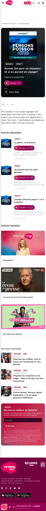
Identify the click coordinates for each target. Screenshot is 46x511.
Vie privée (19, 478)
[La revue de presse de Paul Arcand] (23, 279)
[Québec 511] (43, 467)
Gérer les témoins (7, 481)
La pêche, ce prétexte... (25, 142)
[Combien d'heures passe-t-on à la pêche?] (6, 200)
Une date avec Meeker (12, 334)
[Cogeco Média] (31, 465)
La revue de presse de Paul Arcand (18, 297)
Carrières (4, 483)
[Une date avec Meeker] (23, 316)
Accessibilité (18, 481)
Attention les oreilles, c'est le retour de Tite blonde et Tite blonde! (27, 362)
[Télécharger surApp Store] (8, 495)
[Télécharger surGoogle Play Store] (23, 495)
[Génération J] (23, 243)
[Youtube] (19, 488)
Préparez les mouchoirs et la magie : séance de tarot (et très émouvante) (28, 378)
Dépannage (27, 478)
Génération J (8, 260)
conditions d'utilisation (31, 440)
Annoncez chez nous (15, 483)
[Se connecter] (43, 3)
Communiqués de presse (32, 481)
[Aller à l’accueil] (9, 5)
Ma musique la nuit (24, 506)
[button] (10, 507)
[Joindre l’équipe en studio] (33, 3)
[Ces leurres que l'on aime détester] (6, 170)
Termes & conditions (7, 478)
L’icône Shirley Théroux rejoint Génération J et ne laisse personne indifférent (27, 395)
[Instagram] (6, 488)
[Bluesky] (15, 488)
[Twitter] (8, 104)
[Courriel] (12, 104)
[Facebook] (3, 104)
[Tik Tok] (10, 488)
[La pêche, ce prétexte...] (6, 143)
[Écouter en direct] (25, 3)
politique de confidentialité (10, 440)
